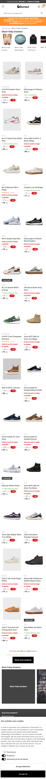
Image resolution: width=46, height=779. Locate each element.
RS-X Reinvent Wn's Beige (10, 188)
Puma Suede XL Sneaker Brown (30, 438)
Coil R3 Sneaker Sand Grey (11, 90)
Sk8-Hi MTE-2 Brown (11, 388)
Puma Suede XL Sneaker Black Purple (33, 389)
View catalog (3, 6)
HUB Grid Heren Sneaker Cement (31, 535)
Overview (40, 721)
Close (43, 21)
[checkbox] (8, 752)
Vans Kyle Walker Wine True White (11, 535)
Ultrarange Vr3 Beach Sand (33, 90)
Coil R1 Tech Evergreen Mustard (11, 337)
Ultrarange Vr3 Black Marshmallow (33, 239)
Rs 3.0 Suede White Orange (10, 288)
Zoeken (41, 13)
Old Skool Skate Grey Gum (33, 288)
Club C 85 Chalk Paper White (11, 579)
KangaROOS (6, 87)
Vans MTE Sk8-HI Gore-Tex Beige (31, 337)
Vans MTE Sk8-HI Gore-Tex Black (31, 486)
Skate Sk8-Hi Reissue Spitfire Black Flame (33, 579)
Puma (3, 136)
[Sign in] (39, 6)
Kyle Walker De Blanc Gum (33, 628)
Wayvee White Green (11, 485)
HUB (25, 532)
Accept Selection (23, 766)
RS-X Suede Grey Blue (11, 238)
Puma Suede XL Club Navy (11, 438)
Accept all (23, 774)
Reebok (4, 576)
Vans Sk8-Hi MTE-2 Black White (32, 139)
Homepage (6, 28)
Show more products (23, 660)
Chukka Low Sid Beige (33, 187)
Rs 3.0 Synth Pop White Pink (12, 139)
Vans (25, 87)
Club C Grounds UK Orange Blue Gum (10, 628)
